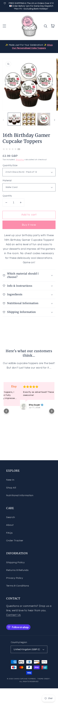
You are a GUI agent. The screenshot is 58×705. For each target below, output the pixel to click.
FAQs (9, 533)
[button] (4, 26)
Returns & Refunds (17, 570)
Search (10, 517)
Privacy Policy (14, 578)
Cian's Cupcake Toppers (24, 679)
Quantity (7, 196)
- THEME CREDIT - (43, 679)
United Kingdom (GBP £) (27, 649)
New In (10, 480)
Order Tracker (14, 540)
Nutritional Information (19, 495)
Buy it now (29, 224)
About (9, 525)
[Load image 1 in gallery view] (14, 119)
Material (7, 180)
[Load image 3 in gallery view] (43, 119)
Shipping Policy (15, 562)
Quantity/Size (10, 165)
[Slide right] (52, 84)
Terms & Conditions (17, 585)
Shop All (11, 487)
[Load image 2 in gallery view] (28, 119)
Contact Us (13, 615)
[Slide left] (5, 84)
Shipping (20, 159)
